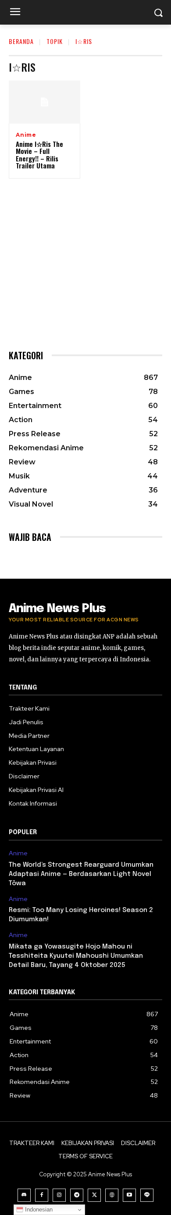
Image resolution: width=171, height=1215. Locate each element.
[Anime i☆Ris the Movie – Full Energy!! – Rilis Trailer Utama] (44, 102)
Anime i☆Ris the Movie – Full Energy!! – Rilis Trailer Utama (39, 155)
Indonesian (38, 1209)
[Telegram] (76, 1195)
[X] (94, 1195)
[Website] (111, 1195)
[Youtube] (129, 1195)
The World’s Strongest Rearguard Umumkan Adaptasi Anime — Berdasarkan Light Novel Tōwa (81, 874)
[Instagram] (59, 1195)
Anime (26, 135)
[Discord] (24, 1195)
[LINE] (146, 1195)
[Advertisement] (85, 255)
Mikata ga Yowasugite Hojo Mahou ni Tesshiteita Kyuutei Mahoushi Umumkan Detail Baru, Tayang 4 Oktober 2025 (76, 956)
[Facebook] (41, 1195)
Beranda (21, 41)
